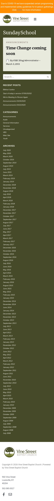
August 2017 (8, 223)
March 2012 (8, 361)
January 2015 (8, 298)
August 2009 (8, 421)
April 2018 (7, 197)
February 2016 (9, 279)
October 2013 (8, 320)
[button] (35, 19)
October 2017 (8, 216)
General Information (11, 123)
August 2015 (8, 285)
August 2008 (8, 430)
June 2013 (7, 329)
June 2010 (7, 389)
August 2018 (8, 191)
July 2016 (7, 263)
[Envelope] (10, 494)
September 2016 (9, 257)
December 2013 (9, 314)
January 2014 (8, 311)
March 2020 (8, 156)
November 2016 (9, 251)
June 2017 (7, 229)
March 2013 (8, 336)
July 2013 (7, 326)
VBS (4, 132)
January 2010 (8, 405)
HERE (19, 10)
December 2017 (9, 210)
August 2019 (8, 166)
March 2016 (8, 276)
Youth (5, 138)
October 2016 (8, 254)
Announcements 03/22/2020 (14, 105)
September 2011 (9, 370)
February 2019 (9, 178)
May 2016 (7, 270)
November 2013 (9, 317)
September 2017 (9, 219)
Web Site (6, 135)
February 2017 (9, 241)
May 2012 (7, 355)
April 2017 (7, 235)
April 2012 (7, 358)
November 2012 (9, 345)
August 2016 (8, 260)
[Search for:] (27, 77)
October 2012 (8, 348)
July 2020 (7, 150)
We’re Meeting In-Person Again (15, 97)
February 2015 (9, 295)
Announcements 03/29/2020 (14, 101)
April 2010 (7, 395)
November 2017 (9, 213)
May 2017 (7, 232)
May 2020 (7, 153)
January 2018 (8, 207)
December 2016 (9, 248)
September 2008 (9, 427)
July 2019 (7, 169)
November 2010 (9, 380)
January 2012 (8, 367)
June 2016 (7, 267)
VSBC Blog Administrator (26, 60)
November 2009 (9, 411)
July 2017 (7, 226)
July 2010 (7, 386)
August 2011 (8, 374)
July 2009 (7, 424)
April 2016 (7, 273)
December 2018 (9, 185)
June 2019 (7, 172)
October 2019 (8, 160)
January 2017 (8, 245)
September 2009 (9, 418)
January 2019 (8, 182)
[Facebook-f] (3, 494)
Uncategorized (9, 129)
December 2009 (9, 408)
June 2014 (7, 307)
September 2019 (9, 163)
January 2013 (8, 342)
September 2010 (9, 383)
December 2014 (9, 301)
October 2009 (8, 414)
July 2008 (7, 433)
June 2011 (7, 377)
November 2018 (9, 188)
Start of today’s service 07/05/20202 (17, 93)
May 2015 (7, 292)
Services (6, 126)
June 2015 (7, 289)
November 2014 (9, 304)
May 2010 (7, 392)
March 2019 (8, 175)
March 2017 (8, 238)
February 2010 (9, 402)
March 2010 (8, 399)
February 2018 (9, 204)
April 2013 (7, 333)
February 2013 (9, 339)
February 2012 (9, 364)
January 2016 (8, 282)
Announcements (17, 42)
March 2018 (8, 201)
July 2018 (7, 194)
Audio (5, 120)
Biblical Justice (9, 90)
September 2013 (9, 323)
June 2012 (7, 352)
